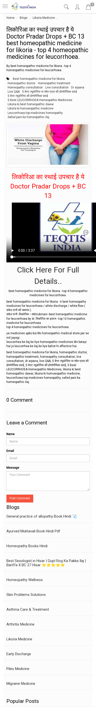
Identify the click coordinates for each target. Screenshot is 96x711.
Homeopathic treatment (54, 83)
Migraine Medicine (20, 683)
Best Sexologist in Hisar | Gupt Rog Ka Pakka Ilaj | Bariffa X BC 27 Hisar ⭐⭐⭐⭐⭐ (46, 563)
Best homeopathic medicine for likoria (39, 79)
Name (10, 434)
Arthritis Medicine (20, 624)
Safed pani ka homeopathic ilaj (28, 117)
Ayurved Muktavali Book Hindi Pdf (33, 531)
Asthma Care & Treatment (27, 609)
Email (10, 451)
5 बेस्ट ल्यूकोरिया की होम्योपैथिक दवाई (28, 96)
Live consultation (57, 87)
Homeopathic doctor (21, 83)
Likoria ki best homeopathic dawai (31, 104)
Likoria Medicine (44, 18)
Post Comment (20, 498)
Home (10, 18)
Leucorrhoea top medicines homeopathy (35, 113)
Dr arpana (77, 87)
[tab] (66, 7)
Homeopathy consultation (25, 87)
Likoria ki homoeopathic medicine (30, 108)
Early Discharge (18, 654)
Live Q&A (14, 91)
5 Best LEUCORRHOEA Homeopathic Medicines (40, 100)
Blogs (24, 18)
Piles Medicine (17, 669)
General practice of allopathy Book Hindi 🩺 (41, 516)
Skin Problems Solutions (26, 594)
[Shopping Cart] (88, 8)
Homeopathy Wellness (24, 580)
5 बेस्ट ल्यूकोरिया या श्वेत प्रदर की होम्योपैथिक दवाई (49, 91)
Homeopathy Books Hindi (27, 546)
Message (12, 467)
